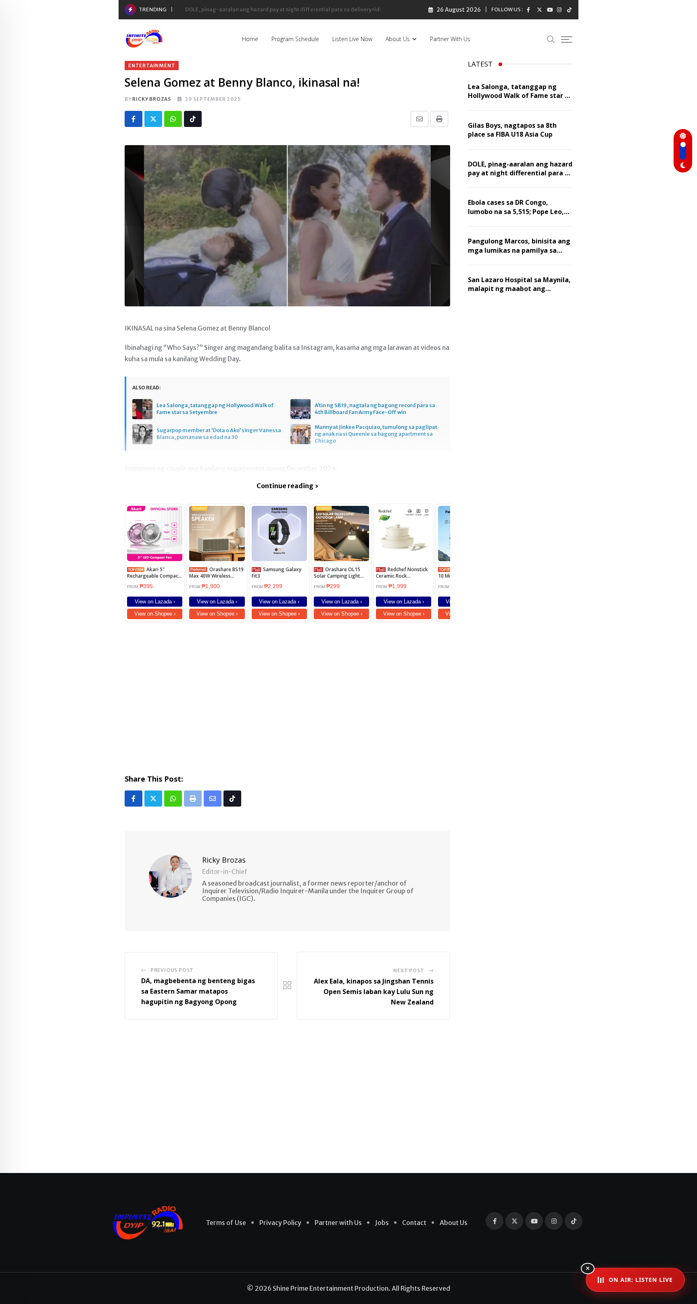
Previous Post (172, 970)
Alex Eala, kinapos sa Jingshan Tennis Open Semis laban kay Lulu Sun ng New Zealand (374, 991)
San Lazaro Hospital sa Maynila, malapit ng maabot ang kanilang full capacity (519, 288)
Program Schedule (295, 39)
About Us (398, 39)
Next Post (408, 970)
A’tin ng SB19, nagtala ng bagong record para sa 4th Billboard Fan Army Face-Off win (375, 409)
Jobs (382, 1223)
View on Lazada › (155, 602)
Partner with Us (450, 39)
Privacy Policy (280, 1223)
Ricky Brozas (151, 99)
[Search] (551, 39)
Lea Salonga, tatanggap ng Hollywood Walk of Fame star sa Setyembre (215, 409)
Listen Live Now (352, 39)
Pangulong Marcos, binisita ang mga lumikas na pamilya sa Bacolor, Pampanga (519, 250)
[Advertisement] (287, 696)
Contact (414, 1223)
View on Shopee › (154, 614)
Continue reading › (287, 486)
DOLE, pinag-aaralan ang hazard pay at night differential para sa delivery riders (286, 9)
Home (250, 39)
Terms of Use (226, 1223)
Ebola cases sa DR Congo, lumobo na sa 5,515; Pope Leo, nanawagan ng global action (516, 211)
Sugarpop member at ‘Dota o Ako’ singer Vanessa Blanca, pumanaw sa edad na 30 (219, 434)
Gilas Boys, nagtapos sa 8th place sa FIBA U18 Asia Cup (512, 130)
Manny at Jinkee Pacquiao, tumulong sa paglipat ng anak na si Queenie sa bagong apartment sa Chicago (376, 434)
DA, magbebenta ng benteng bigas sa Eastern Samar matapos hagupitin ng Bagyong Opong (198, 991)
